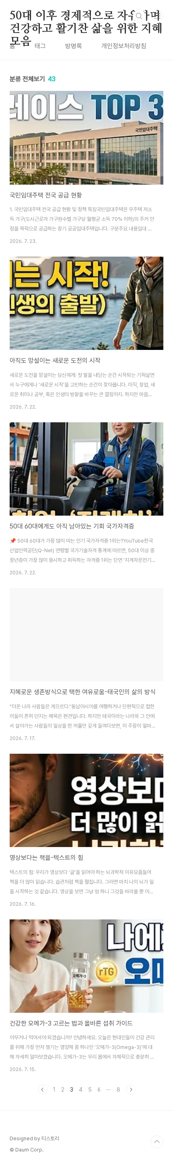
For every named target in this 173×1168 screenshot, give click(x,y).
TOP (156, 1141)
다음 (131, 1089)
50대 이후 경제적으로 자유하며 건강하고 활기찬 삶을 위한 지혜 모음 (86, 16)
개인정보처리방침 (123, 46)
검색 (139, 16)
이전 (42, 1089)
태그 (40, 46)
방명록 (73, 46)
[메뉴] (157, 16)
